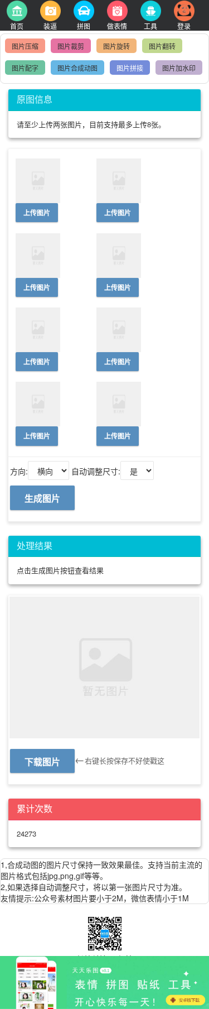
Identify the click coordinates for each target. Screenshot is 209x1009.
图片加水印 (179, 68)
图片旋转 (116, 46)
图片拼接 (129, 68)
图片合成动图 (77, 68)
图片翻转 (162, 46)
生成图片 (42, 498)
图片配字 (25, 68)
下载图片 (42, 761)
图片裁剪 (70, 46)
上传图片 (36, 213)
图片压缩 (25, 46)
